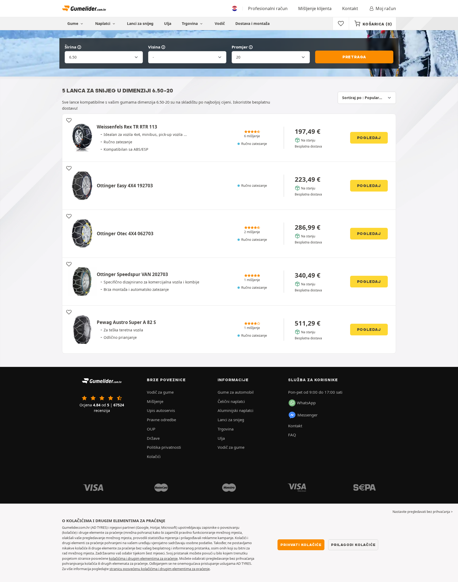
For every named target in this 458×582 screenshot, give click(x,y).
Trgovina (190, 23)
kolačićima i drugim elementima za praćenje (143, 558)
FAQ (292, 434)
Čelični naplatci (231, 401)
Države (153, 438)
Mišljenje (155, 401)
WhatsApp (306, 402)
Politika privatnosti (164, 447)
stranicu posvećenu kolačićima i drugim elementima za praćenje (159, 568)
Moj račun (386, 8)
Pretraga (354, 57)
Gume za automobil (236, 392)
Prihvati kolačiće (301, 545)
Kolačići (154, 456)
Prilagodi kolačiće (353, 545)
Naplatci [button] (103, 23)
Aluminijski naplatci (235, 410)
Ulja (167, 23)
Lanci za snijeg (140, 23)
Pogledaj (369, 137)
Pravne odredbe (161, 419)
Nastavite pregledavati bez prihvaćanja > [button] (423, 511)
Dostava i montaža (252, 23)
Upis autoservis (161, 410)
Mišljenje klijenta (315, 8)
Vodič (220, 23)
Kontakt (350, 8)
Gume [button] (73, 23)
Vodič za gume (160, 392)
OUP (151, 429)
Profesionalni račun (268, 8)
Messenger (307, 414)
